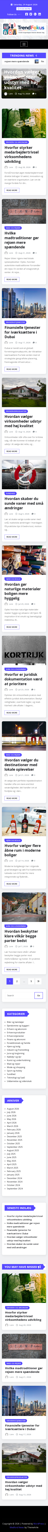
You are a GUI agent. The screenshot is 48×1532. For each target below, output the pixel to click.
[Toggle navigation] (24, 44)
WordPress (38, 1523)
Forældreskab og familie (18, 1043)
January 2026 (13, 1133)
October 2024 (13, 1185)
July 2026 (11, 1112)
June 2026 (11, 1115)
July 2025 (11, 1153)
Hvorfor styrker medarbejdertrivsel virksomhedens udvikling (21, 154)
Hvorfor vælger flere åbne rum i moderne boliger (22, 850)
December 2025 (14, 1136)
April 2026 (12, 1122)
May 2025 (11, 1160)
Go (38, 995)
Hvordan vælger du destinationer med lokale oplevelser (21, 765)
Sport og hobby (14, 1070)
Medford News (17, 1527)
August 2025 (13, 1150)
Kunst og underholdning (18, 1060)
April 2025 (12, 1164)
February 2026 (14, 1129)
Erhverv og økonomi (16, 1029)
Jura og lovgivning (15, 1053)
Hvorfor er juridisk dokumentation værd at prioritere (23, 679)
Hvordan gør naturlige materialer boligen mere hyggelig (22, 591)
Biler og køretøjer (15, 1022)
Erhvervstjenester (15, 1036)
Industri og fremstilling (18, 1049)
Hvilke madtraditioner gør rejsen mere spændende (21, 240)
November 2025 (14, 1140)
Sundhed (11, 1074)
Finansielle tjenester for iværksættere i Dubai (22, 332)
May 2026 (11, 1119)
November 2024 (14, 1181)
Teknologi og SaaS (16, 1077)
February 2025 (14, 1171)
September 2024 (15, 1188)
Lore (11, 93)
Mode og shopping (16, 1067)
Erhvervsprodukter (16, 1032)
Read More (12, 190)
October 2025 (13, 1143)
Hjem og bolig (13, 1046)
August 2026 (13, 1108)
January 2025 (13, 1174)
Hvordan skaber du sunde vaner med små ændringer (23, 503)
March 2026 (12, 1126)
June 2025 (11, 1157)
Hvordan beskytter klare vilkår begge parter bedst (21, 936)
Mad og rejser (13, 1063)
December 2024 (14, 1178)
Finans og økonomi (16, 1039)
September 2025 (15, 1147)
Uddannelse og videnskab (19, 1081)
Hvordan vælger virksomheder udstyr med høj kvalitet (21, 79)
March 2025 (12, 1167)
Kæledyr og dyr (14, 1056)
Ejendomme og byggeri (18, 1025)
